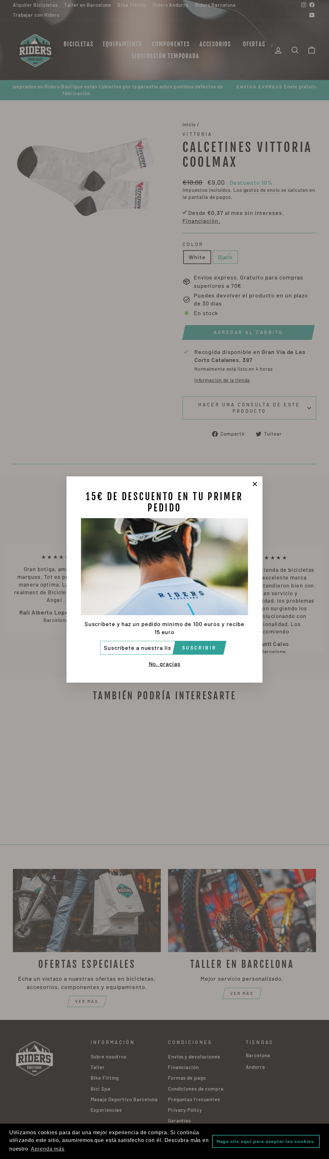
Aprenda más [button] (48, 1149)
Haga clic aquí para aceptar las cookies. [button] (266, 1141)
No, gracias (165, 663)
